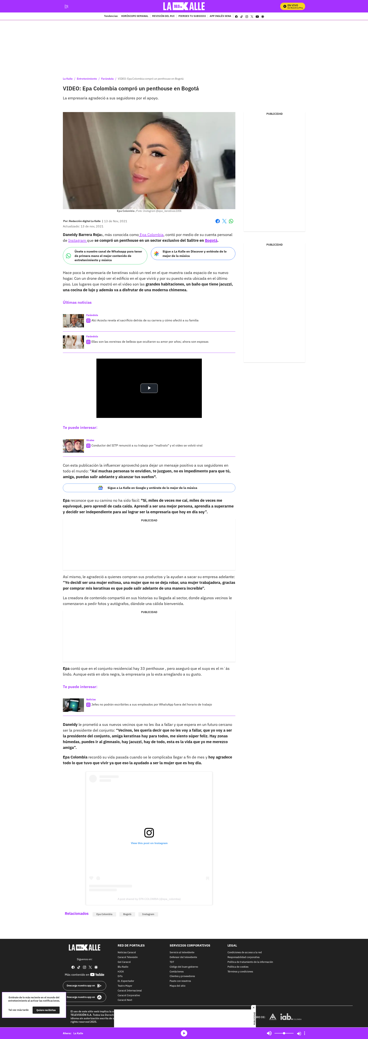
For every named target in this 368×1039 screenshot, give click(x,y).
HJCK (121, 972)
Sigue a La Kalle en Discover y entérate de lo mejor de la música (195, 253)
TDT (172, 962)
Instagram (77, 240)
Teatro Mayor (125, 986)
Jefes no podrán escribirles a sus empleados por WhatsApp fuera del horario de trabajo (151, 704)
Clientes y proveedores (182, 976)
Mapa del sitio (177, 986)
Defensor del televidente (183, 957)
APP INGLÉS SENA (220, 16)
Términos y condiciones (240, 972)
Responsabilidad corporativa (244, 957)
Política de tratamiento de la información (250, 962)
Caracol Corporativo (129, 995)
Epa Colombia (151, 234)
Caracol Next (125, 1000)
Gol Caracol (124, 962)
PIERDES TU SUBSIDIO (192, 16)
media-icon (184, 1033)
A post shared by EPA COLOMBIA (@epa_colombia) (149, 898)
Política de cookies (238, 967)
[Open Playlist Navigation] (304, 1033)
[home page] (184, 6)
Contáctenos (177, 972)
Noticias (91, 699)
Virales (90, 440)
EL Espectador (126, 981)
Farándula (107, 78)
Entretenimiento (87, 78)
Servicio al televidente (182, 953)
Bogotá (211, 240)
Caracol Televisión (128, 957)
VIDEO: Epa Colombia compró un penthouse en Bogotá (150, 78)
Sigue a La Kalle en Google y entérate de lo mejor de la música (152, 488)
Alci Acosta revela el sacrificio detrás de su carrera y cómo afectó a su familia (145, 320)
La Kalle (68, 78)
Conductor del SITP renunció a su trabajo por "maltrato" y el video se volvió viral (146, 445)
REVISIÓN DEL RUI (163, 16)
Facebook (217, 223)
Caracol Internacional (130, 990)
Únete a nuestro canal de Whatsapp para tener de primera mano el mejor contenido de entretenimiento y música (108, 255)
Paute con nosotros (180, 981)
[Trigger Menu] (66, 6)
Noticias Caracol (127, 953)
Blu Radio (123, 967)
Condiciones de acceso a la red (245, 953)
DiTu (120, 976)
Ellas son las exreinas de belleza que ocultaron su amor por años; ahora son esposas (150, 341)
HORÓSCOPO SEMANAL (134, 16)
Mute (269, 1033)
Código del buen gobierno (184, 967)
